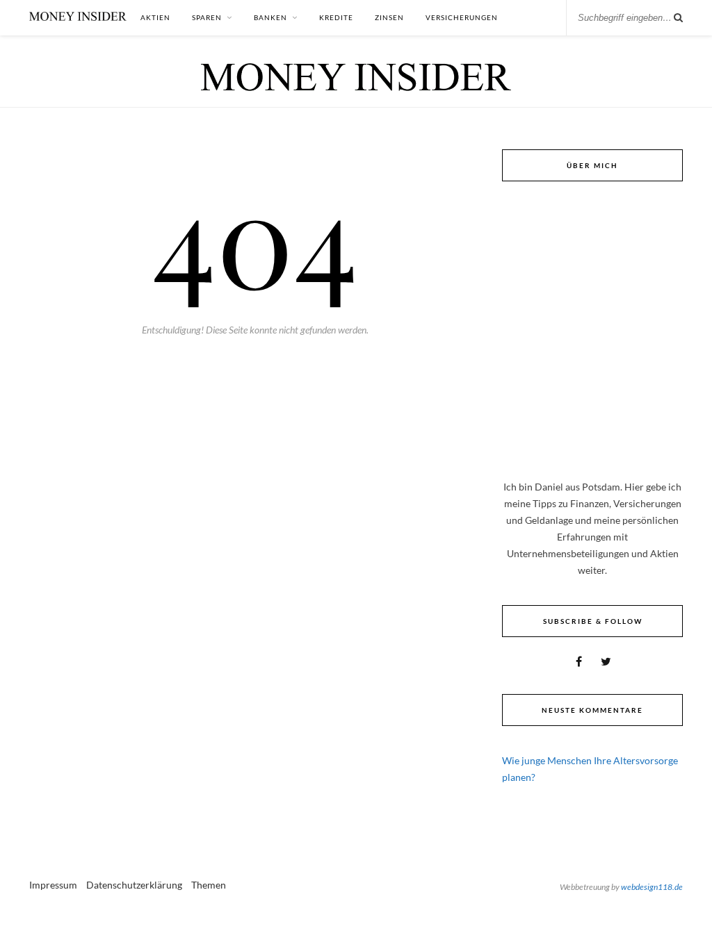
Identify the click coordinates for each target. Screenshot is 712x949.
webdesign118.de (652, 887)
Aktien (155, 17)
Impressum (53, 885)
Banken (270, 17)
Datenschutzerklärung (134, 885)
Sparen (207, 17)
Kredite (336, 17)
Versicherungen (462, 17)
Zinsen (389, 17)
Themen (208, 885)
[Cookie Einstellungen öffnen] (30, 931)
